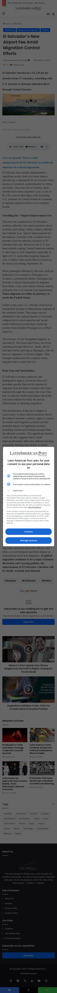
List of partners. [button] (34, 507)
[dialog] (28, 496)
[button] (29, 491)
